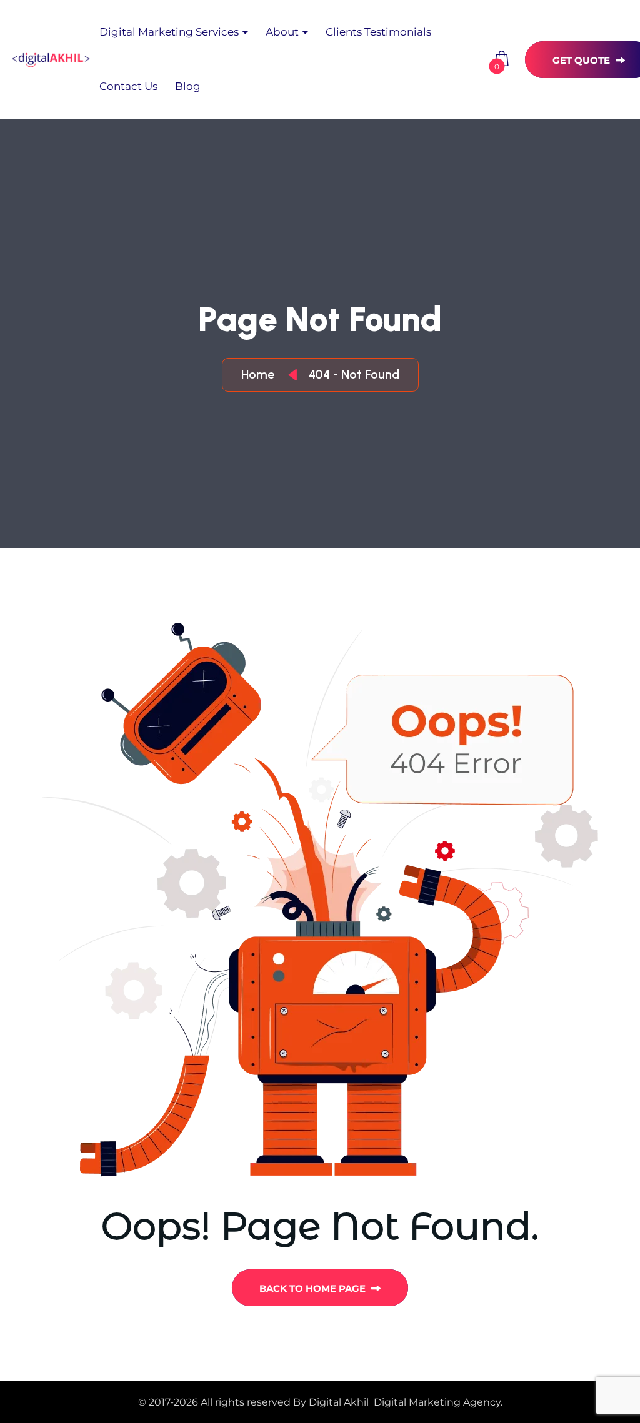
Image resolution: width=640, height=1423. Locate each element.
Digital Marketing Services (169, 32)
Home (261, 374)
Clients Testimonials (378, 32)
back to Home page (313, 1288)
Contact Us (128, 86)
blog (188, 86)
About (282, 32)
